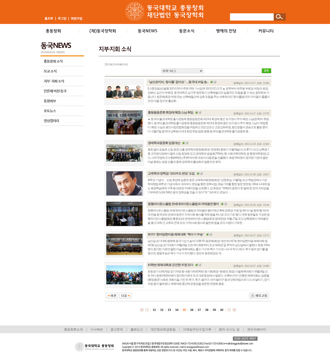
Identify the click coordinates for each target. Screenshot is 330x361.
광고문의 (116, 329)
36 (192, 310)
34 (177, 310)
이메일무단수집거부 (197, 329)
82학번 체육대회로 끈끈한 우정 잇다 (170, 265)
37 (199, 310)
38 (206, 310)
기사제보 (96, 329)
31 (154, 310)
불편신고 (136, 329)
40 (221, 310)
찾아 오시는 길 (229, 329)
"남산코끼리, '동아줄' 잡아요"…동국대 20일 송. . (178, 82)
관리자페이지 (256, 329)
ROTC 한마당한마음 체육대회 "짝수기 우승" (176, 234)
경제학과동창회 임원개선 (164, 143)
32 (162, 310)
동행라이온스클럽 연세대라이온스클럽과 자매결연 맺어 (183, 204)
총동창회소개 (73, 329)
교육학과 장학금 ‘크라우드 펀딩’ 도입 (171, 173)
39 (214, 310)
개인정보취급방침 (163, 329)
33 (169, 310)
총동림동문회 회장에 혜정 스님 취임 (170, 112)
